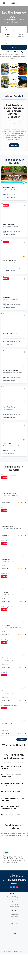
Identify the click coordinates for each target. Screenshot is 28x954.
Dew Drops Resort (9, 187)
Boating (4, 691)
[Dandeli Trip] (24, 183)
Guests (7, 41)
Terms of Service (14, 906)
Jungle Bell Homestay (10, 370)
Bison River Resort (9, 407)
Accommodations (14, 914)
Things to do (14, 916)
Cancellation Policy (14, 899)
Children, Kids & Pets (13, 815)
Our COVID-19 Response (14, 897)
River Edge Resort (9, 224)
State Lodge (7, 443)
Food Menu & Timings (13, 792)
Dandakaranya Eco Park (9, 724)
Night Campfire (6, 559)
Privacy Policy (14, 904)
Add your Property (14, 919)
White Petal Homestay (10, 334)
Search (14, 47)
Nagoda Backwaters (8, 526)
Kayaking (5, 658)
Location (7, 28)
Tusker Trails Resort (9, 261)
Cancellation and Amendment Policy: (10, 807)
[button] (14, 768)
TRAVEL (6, 852)
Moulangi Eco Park (7, 625)
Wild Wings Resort (9, 297)
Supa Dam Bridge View (9, 493)
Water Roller (6, 592)
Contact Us (14, 929)
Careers (14, 902)
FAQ (14, 926)
